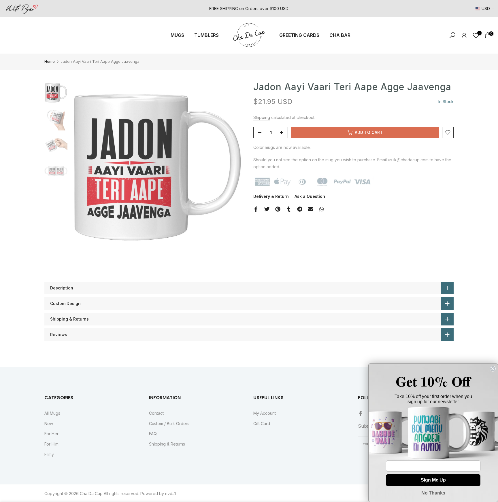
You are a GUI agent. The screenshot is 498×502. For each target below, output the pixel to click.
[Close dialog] (493, 369)
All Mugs (52, 413)
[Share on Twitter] (266, 209)
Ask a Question (310, 196)
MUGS (177, 35)
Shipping (261, 117)
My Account (264, 413)
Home (49, 61)
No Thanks (433, 492)
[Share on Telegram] (299, 209)
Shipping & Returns (167, 444)
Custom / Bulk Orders (169, 423)
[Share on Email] (310, 209)
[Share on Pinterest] (277, 209)
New (48, 423)
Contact (156, 413)
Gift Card (261, 423)
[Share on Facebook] (256, 209)
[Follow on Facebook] (360, 413)
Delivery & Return (271, 196)
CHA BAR (339, 35)
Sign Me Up (433, 480)
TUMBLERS (206, 35)
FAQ (153, 433)
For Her (51, 433)
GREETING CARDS (299, 35)
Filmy (49, 454)
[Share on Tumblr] (288, 209)
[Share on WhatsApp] (321, 209)
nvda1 (170, 493)
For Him (51, 444)
